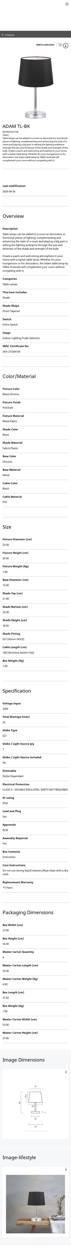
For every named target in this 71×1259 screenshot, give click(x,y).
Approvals (9, 824)
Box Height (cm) (13, 938)
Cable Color (10, 483)
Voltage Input (12, 703)
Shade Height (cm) (15, 620)
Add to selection (45, 44)
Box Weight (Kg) (13, 660)
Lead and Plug (12, 811)
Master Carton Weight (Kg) (20, 978)
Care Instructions (14, 865)
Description (10, 228)
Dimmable (9, 770)
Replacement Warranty (18, 882)
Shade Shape (11, 305)
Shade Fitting (11, 633)
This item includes (15, 292)
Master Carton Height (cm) (20, 1032)
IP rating (8, 797)
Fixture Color (11, 388)
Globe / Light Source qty (18, 743)
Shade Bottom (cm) (15, 606)
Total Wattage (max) (16, 716)
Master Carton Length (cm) (20, 965)
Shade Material (12, 442)
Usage (7, 332)
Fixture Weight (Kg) (16, 566)
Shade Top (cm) (13, 593)
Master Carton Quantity (18, 951)
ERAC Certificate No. (16, 346)
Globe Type (10, 730)
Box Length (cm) (13, 992)
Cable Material (12, 496)
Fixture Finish (12, 402)
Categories (10, 278)
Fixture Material (13, 416)
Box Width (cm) (13, 925)
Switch (7, 319)
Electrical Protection (16, 784)
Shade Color (10, 429)
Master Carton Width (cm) (20, 1019)
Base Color (9, 456)
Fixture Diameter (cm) (17, 539)
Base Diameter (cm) (15, 579)
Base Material (12, 469)
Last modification (14, 186)
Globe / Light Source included (22, 757)
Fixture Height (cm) (15, 552)
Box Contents (11, 851)
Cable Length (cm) (15, 647)
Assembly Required (15, 838)
